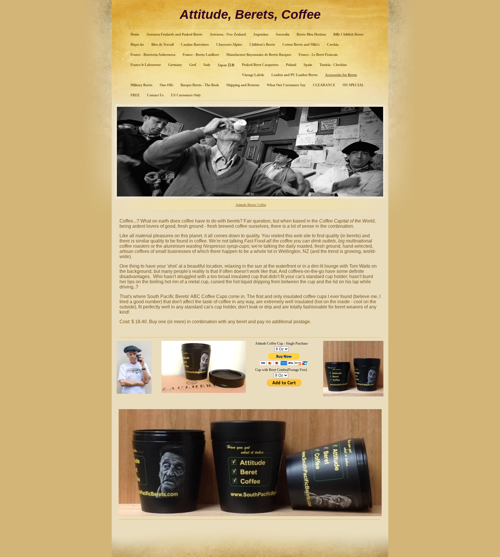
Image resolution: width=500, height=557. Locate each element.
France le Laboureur (145, 65)
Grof (192, 65)
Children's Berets (262, 45)
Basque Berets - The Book (200, 85)
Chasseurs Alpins (229, 45)
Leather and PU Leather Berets (294, 75)
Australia (282, 34)
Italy (206, 65)
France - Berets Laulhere (201, 55)
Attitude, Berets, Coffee (250, 14)
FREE (135, 95)
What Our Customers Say (286, 85)
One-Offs (166, 85)
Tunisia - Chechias (333, 65)
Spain (308, 65)
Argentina (260, 34)
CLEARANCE (324, 85)
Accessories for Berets (341, 75)
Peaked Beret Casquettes (260, 65)
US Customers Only (186, 95)
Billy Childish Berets (348, 34)
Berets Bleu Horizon (311, 34)
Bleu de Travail (162, 45)
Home (134, 34)
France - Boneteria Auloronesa (152, 55)
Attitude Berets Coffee (251, 205)
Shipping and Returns (243, 85)
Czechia (333, 45)
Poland (291, 65)
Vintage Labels (253, 75)
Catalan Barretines (195, 45)
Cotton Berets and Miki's (301, 45)
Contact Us (155, 95)
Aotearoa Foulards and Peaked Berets (174, 34)
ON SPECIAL (353, 85)
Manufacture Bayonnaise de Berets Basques (258, 55)
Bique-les (137, 45)
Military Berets (141, 85)
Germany (175, 65)
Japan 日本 (226, 65)
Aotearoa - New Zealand (228, 34)
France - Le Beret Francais (318, 55)
